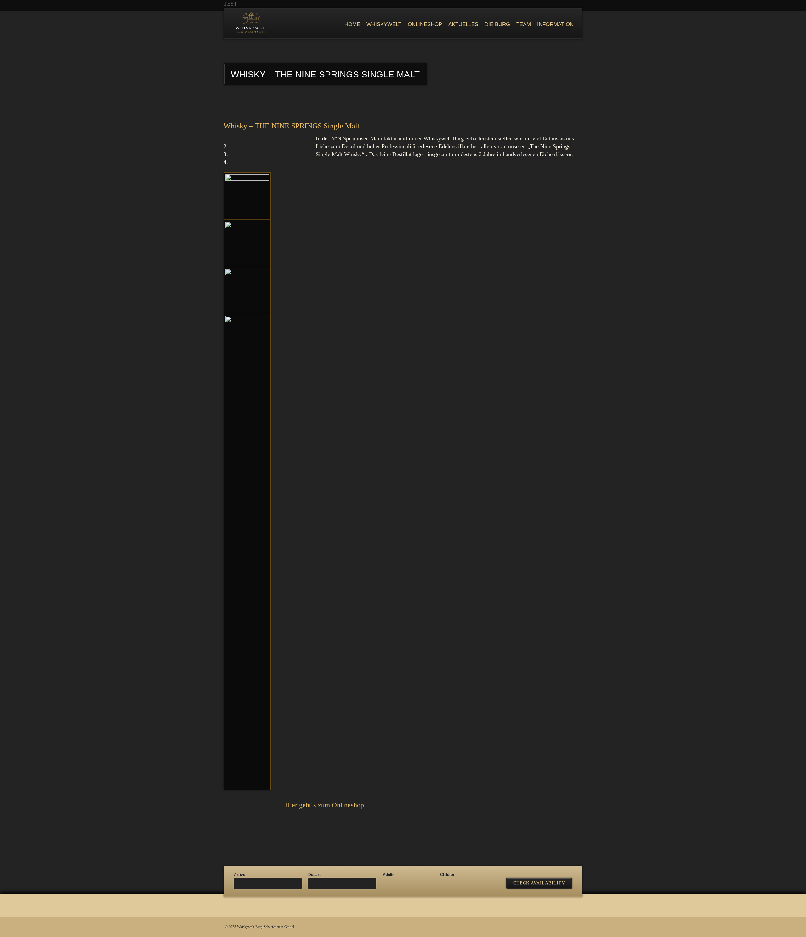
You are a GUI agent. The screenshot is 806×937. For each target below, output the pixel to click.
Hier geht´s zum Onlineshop (324, 805)
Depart (314, 875)
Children (447, 875)
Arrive (239, 875)
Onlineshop (425, 24)
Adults (388, 875)
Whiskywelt (383, 24)
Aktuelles (463, 24)
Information (555, 24)
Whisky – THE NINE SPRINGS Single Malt (292, 126)
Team (523, 24)
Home (352, 24)
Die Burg (497, 24)
